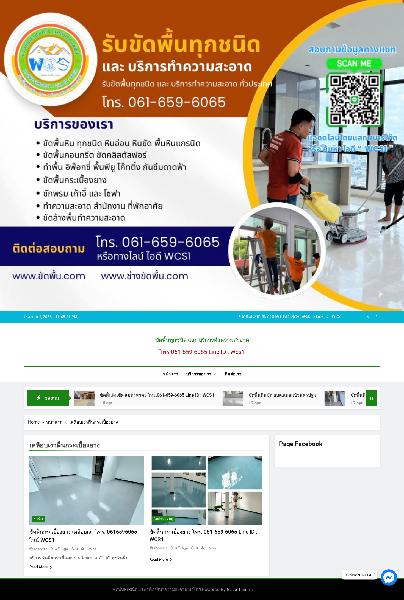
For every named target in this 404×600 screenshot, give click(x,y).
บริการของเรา (198, 374)
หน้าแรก (170, 374)
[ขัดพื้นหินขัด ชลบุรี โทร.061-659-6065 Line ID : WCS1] (293, 401)
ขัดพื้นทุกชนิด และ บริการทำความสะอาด (202, 340)
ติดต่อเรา (233, 374)
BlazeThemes (239, 589)
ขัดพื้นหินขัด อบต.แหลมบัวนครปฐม (241, 395)
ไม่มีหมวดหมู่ (163, 519)
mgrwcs (40, 548)
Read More (38, 567)
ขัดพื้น (38, 519)
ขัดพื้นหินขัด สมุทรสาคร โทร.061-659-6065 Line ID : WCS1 (291, 317)
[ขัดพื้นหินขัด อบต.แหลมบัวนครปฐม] (191, 401)
